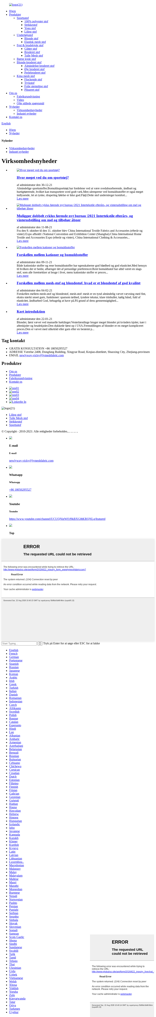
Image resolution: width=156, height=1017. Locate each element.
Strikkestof (30, 24)
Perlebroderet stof (34, 72)
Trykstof (29, 82)
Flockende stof (33, 79)
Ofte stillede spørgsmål (30, 103)
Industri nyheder (26, 113)
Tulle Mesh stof (33, 55)
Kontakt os (15, 117)
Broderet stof (32, 52)
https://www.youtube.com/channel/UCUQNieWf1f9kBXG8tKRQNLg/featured (57, 518)
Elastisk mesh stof (35, 41)
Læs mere (23, 198)
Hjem (12, 11)
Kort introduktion (31, 311)
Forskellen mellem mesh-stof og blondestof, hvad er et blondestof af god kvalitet (78, 283)
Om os (13, 93)
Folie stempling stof (36, 86)
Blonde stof (31, 38)
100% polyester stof (36, 21)
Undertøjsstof (25, 35)
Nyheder (14, 106)
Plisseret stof (31, 89)
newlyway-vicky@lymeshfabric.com (41, 355)
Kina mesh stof (26, 76)
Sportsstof (23, 18)
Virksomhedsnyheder (29, 110)
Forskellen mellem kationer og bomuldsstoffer (52, 255)
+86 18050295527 (20, 489)
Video (20, 100)
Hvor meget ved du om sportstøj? (43, 177)
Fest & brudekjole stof (30, 45)
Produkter (15, 14)
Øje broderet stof (34, 69)
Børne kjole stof (26, 59)
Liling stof (30, 31)
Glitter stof (30, 48)
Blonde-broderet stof (29, 62)
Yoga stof (30, 28)
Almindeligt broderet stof (39, 65)
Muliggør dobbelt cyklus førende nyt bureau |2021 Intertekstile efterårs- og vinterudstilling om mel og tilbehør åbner (75, 218)
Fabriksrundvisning (28, 96)
